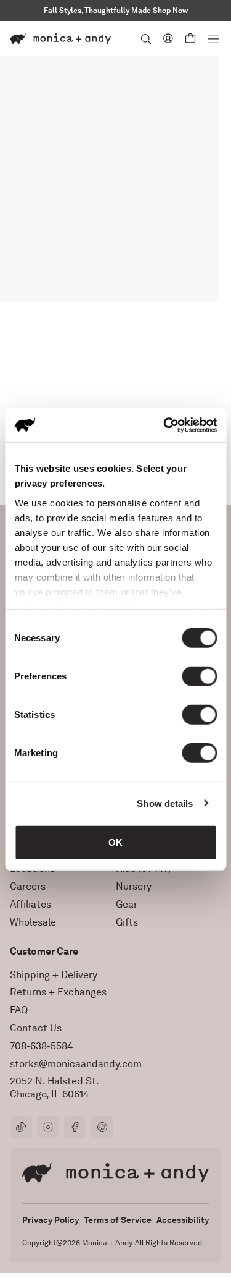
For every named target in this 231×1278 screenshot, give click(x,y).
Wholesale (33, 922)
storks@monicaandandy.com (76, 1064)
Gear (126, 904)
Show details (165, 803)
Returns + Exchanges (58, 992)
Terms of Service (118, 1220)
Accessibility (182, 1220)
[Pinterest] (102, 1127)
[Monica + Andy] (60, 38)
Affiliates (30, 904)
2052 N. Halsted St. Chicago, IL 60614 (54, 1087)
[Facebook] (75, 1127)
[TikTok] (21, 1127)
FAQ (19, 1010)
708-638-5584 (41, 1046)
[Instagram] (48, 1127)
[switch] (199, 676)
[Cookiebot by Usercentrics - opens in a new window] (164, 425)
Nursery (134, 886)
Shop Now (170, 10)
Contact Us (36, 1028)
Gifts (127, 922)
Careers (28, 886)
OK (115, 842)
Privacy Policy (50, 1220)
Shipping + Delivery (53, 975)
